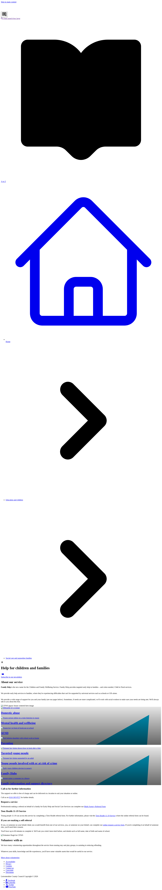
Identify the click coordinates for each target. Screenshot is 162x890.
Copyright (9, 870)
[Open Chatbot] (4, 14)
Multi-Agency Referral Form (95, 807)
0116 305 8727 (14, 797)
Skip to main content (8, 2)
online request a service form (113, 825)
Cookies (9, 866)
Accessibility (10, 862)
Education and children (14, 500)
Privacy (8, 864)
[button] (10, 18)
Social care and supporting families (19, 658)
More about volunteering (10, 858)
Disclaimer (10, 872)
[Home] (16, 11)
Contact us (10, 868)
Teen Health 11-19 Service (106, 816)
